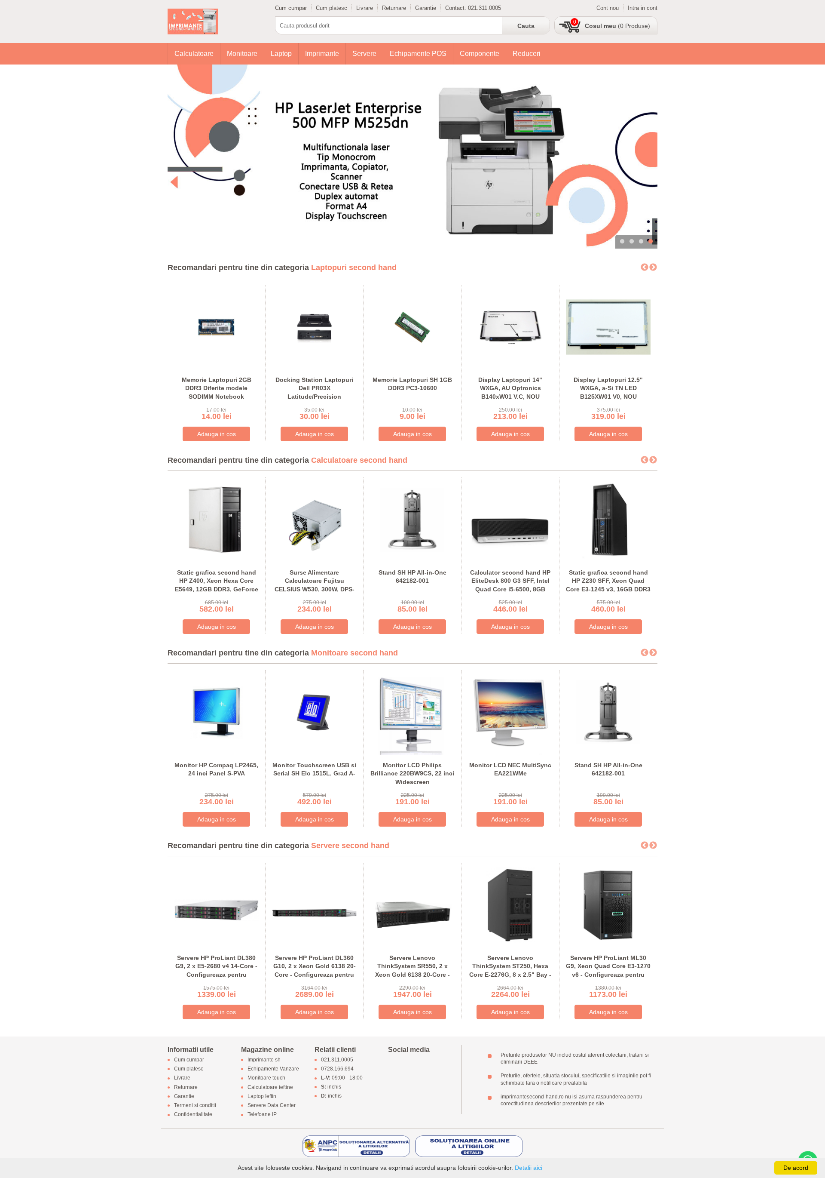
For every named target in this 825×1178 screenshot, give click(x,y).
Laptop (281, 53)
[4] (412, 157)
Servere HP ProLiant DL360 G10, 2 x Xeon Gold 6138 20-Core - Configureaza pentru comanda (314, 970)
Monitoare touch (266, 1078)
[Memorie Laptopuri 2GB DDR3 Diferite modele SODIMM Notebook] (216, 326)
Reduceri (527, 53)
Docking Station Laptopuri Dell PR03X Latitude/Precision (314, 388)
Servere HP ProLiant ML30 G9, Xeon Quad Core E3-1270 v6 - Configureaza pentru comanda (608, 970)
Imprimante (322, 53)
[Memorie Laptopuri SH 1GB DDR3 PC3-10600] (412, 326)
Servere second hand (350, 845)
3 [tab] (641, 242)
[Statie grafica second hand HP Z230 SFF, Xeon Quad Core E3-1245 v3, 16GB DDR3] (608, 519)
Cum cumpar (291, 8)
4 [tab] (650, 242)
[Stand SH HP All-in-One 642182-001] (412, 519)
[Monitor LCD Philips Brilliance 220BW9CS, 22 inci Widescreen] (412, 711)
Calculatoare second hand (359, 460)
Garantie (425, 8)
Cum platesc (331, 8)
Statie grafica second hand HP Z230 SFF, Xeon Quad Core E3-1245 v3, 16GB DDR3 (608, 581)
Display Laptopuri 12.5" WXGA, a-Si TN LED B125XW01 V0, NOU (608, 388)
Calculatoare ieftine (270, 1087)
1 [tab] (622, 242)
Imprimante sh (264, 1060)
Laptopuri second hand (354, 267)
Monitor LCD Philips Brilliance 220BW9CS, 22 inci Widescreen (412, 773)
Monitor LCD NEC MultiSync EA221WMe (510, 769)
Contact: (456, 8)
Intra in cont (642, 8)
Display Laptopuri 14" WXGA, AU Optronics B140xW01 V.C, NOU (510, 388)
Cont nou (607, 8)
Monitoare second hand (354, 653)
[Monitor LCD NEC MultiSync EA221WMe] (510, 711)
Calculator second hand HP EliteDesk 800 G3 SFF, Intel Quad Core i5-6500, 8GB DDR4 (510, 585)
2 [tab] (631, 242)
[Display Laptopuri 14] (510, 326)
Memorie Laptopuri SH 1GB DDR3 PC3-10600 (412, 384)
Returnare (394, 8)
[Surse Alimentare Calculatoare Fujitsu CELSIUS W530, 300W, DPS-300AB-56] (314, 519)
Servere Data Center (272, 1105)
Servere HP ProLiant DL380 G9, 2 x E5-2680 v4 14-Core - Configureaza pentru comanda (216, 970)
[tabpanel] (412, 157)
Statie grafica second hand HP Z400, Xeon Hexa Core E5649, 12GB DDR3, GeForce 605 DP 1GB (216, 585)
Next (653, 267)
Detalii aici (528, 1167)
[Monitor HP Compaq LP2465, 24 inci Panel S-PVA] (216, 711)
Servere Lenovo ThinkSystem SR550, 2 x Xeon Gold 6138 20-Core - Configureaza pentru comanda (412, 974)
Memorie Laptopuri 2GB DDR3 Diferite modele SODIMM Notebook (216, 388)
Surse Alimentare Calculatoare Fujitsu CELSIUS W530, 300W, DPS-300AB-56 (314, 585)
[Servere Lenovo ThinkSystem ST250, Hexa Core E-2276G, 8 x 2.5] (510, 904)
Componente (479, 53)
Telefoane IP (262, 1115)
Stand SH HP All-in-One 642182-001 (412, 576)
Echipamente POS (418, 53)
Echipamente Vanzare (273, 1069)
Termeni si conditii (195, 1105)
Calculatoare (194, 53)
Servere (364, 53)
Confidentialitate (193, 1115)
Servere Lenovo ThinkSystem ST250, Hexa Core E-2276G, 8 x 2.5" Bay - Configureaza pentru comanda (510, 974)
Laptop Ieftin (262, 1096)
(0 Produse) (617, 25)
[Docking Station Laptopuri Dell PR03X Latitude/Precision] (314, 326)
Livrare (364, 8)
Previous (644, 267)
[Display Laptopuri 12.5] (608, 326)
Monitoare (242, 53)
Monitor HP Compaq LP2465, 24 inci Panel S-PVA (216, 769)
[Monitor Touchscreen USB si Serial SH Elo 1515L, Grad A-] (314, 711)
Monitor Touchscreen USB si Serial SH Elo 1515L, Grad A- (314, 769)
